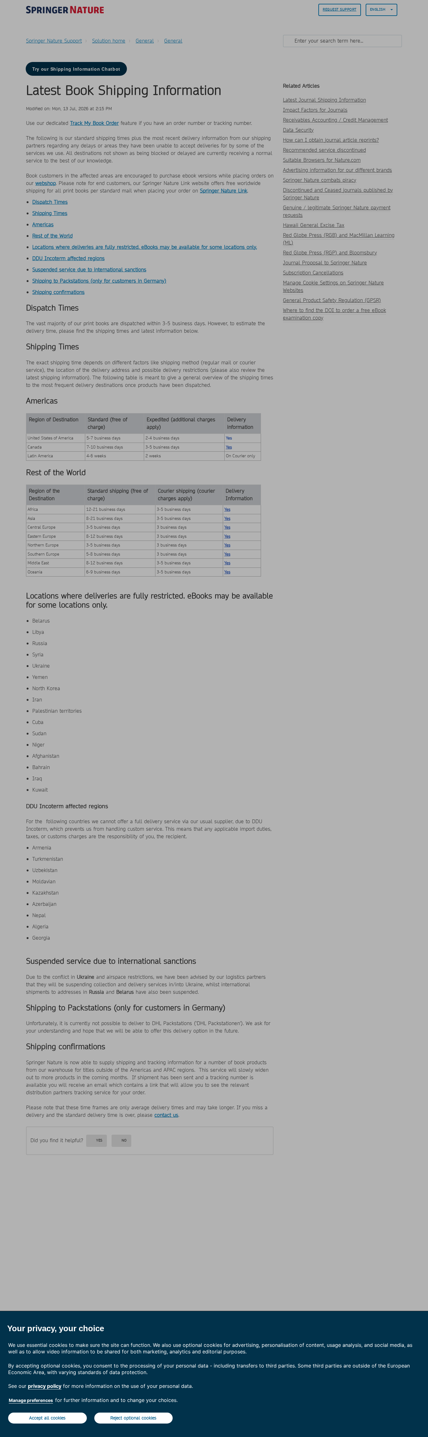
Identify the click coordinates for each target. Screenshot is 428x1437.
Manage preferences (31, 1400)
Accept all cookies (47, 1418)
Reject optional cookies (133, 1418)
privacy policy (44, 1386)
